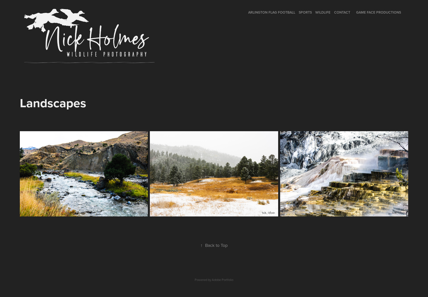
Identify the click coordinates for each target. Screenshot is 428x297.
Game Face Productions (378, 12)
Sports (305, 12)
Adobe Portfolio (222, 279)
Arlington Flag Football (271, 12)
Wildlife (322, 12)
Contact (342, 12)
